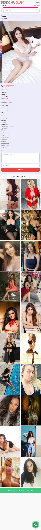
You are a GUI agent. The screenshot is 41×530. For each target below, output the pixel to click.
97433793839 (8, 86)
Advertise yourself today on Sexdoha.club (20, 491)
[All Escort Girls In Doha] (13, 2)
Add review (20, 170)
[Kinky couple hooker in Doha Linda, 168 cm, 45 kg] (20, 52)
